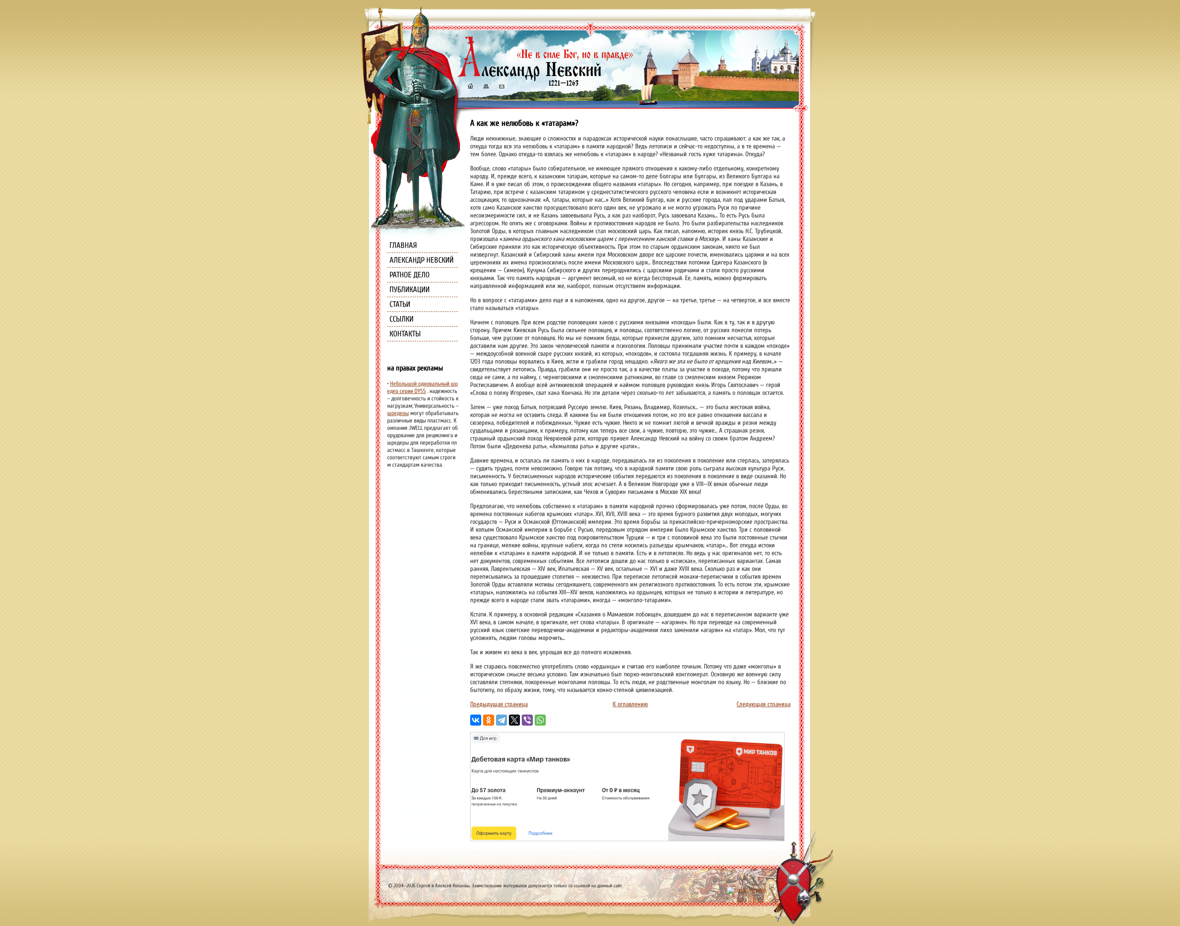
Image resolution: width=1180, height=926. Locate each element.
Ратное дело (409, 275)
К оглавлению (630, 704)
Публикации (409, 289)
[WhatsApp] (540, 720)
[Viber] (527, 720)
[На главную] (470, 87)
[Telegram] (501, 720)
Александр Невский (421, 260)
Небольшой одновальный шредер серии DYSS (422, 387)
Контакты (405, 334)
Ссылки (401, 319)
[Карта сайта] (485, 87)
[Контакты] (501, 87)
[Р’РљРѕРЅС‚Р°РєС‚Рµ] (475, 720)
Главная (403, 245)
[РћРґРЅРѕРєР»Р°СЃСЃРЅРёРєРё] (488, 720)
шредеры (398, 413)
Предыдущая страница (499, 704)
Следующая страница (764, 704)
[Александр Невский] (545, 78)
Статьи (399, 304)
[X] (514, 720)
